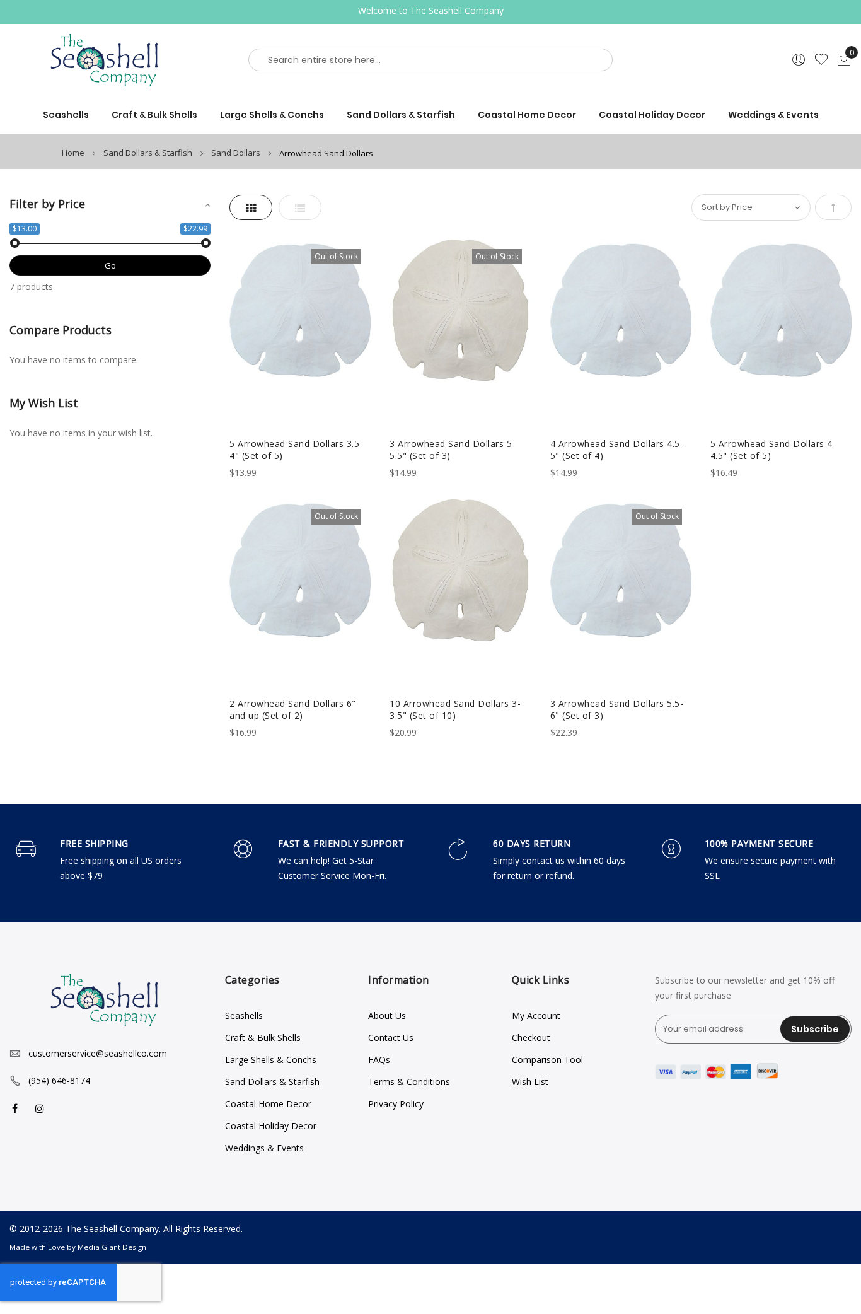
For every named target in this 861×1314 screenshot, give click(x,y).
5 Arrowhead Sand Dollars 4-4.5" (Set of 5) (773, 450)
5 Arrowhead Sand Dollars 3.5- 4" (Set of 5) (296, 450)
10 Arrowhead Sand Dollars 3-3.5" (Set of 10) (455, 709)
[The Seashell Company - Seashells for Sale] (107, 60)
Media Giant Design (112, 1247)
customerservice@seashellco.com (97, 1053)
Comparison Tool (547, 1060)
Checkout (531, 1038)
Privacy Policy (396, 1104)
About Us (387, 1015)
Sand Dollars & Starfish (148, 152)
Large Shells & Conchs (270, 1060)
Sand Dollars (236, 152)
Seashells (244, 1015)
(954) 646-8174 (59, 1080)
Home (74, 152)
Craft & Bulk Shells (263, 1038)
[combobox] (430, 60)
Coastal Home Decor (268, 1104)
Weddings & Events (264, 1148)
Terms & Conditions (409, 1082)
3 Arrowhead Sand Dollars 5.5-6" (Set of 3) (617, 709)
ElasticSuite (95, 1308)
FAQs (379, 1060)
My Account (536, 1015)
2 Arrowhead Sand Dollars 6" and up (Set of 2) (292, 709)
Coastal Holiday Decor (270, 1126)
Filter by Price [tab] (47, 203)
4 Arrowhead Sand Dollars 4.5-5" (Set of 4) (617, 450)
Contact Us (390, 1038)
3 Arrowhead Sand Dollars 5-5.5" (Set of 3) (453, 450)
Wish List (530, 1082)
